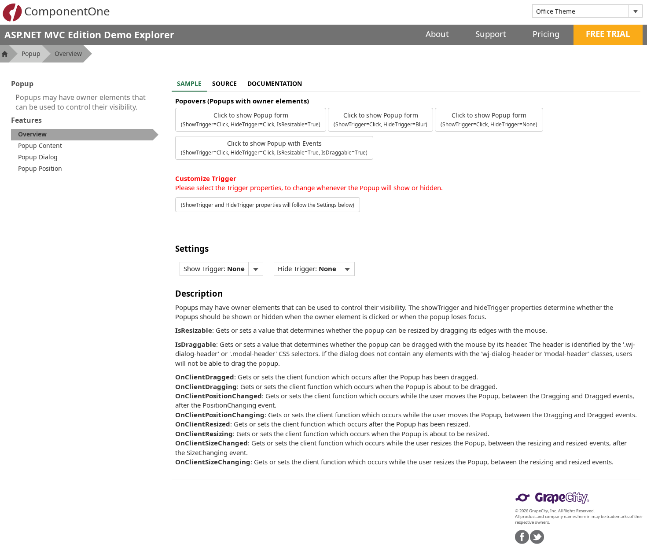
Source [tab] (224, 83)
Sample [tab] (189, 83)
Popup (31, 53)
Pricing (546, 33)
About (437, 33)
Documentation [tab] (274, 83)
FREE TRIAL (608, 33)
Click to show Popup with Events (274, 147)
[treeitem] (84, 134)
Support (490, 33)
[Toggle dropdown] (635, 11)
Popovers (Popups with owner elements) (242, 100)
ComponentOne (67, 11)
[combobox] (581, 11)
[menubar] (221, 269)
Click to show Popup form (250, 119)
